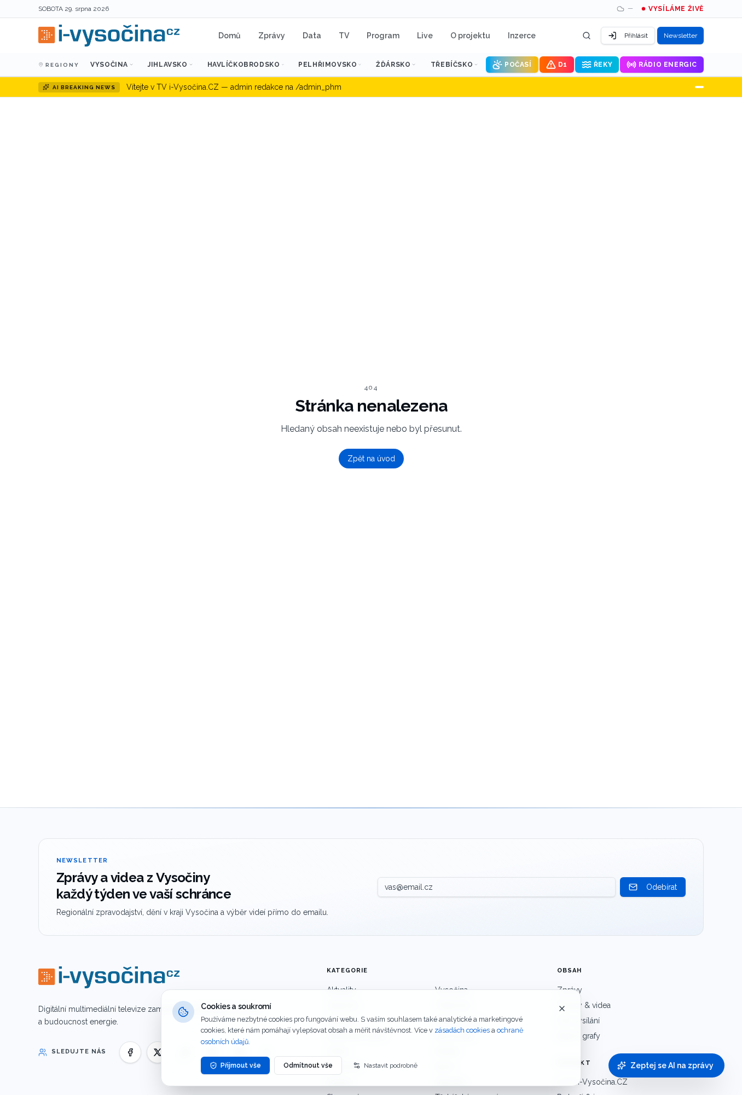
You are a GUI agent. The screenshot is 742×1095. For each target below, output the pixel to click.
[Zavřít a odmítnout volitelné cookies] (562, 1008)
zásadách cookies (462, 1030)
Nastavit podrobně (391, 1065)
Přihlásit (636, 35)
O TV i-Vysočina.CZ (592, 1081)
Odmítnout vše (308, 1065)
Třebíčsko (452, 64)
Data (312, 35)
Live (425, 35)
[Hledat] (587, 36)
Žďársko (393, 64)
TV (344, 35)
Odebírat (661, 887)
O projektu (470, 35)
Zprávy (271, 35)
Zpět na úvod (371, 458)
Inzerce (522, 35)
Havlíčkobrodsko (243, 64)
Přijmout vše (241, 1065)
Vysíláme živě (676, 9)
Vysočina (109, 64)
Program (383, 35)
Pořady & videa (584, 1005)
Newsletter (680, 35)
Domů (229, 35)
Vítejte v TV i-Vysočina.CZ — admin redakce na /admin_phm (233, 87)
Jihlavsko (167, 64)
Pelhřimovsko (327, 64)
